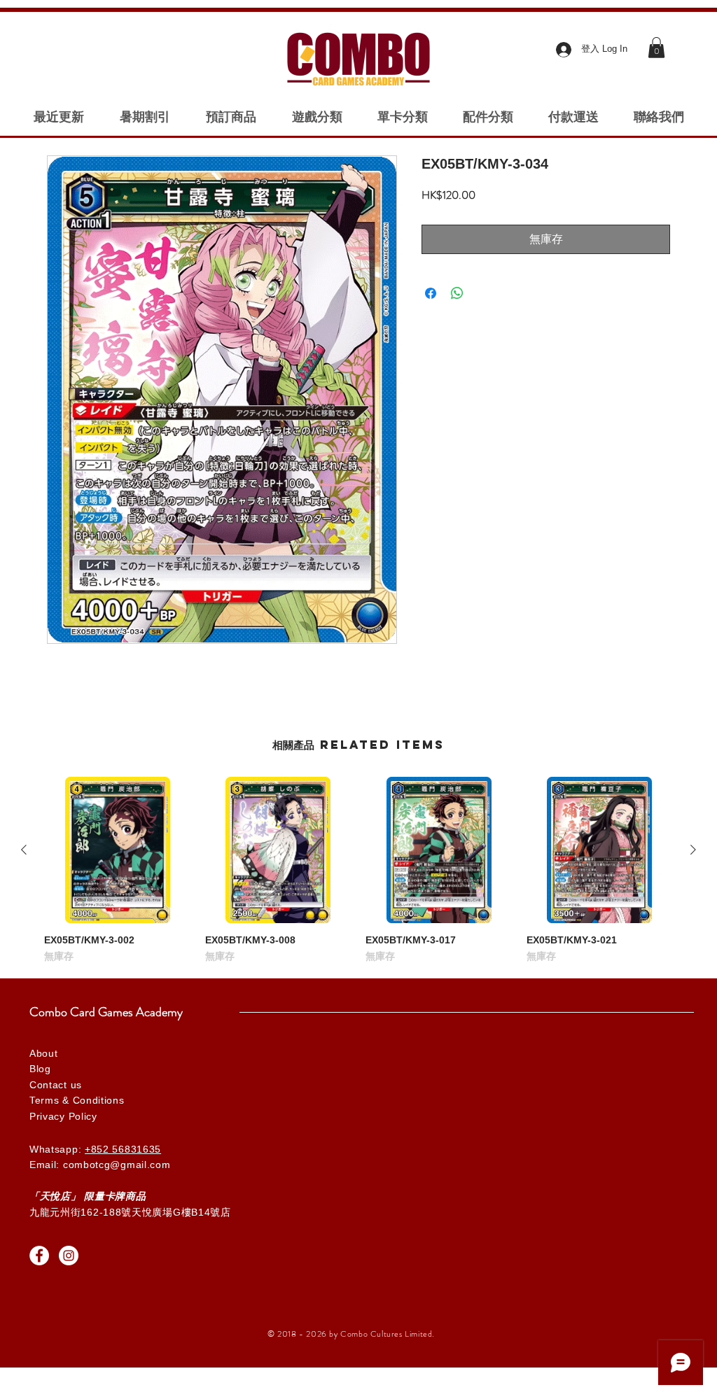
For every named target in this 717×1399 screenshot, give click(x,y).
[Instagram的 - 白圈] (68, 1255)
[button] (656, 47)
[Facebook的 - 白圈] (39, 1255)
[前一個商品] (23, 849)
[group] (358, 870)
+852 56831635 (123, 1149)
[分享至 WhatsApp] (457, 293)
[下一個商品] (693, 849)
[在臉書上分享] (430, 293)
